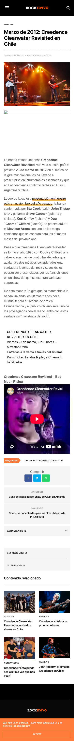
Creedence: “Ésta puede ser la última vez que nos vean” (19, 671)
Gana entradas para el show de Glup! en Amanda (37, 496)
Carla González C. (14, 55)
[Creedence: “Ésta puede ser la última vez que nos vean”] (19, 648)
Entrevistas (11, 663)
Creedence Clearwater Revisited (44, 461)
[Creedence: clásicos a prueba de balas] (54, 602)
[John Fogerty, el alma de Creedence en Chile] (54, 647)
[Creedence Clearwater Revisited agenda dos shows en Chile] (19, 602)
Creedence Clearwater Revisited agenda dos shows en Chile (18, 625)
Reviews (44, 617)
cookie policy (21, 725)
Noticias (8, 25)
